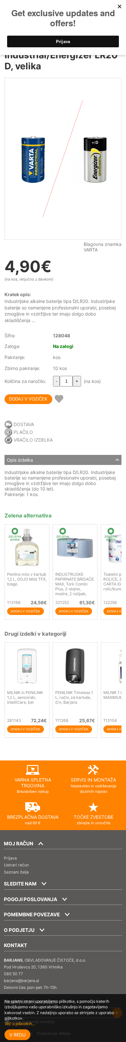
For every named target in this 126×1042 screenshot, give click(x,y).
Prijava (10, 858)
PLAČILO (23, 432)
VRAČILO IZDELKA (33, 440)
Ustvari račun (16, 865)
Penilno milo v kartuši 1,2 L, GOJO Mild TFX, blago (27, 579)
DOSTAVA (24, 424)
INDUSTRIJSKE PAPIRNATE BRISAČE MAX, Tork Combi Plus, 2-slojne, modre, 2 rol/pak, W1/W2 (74, 586)
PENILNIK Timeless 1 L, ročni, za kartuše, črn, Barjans (74, 697)
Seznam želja (16, 872)
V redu (17, 1034)
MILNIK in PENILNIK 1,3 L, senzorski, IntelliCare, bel (25, 697)
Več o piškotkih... (20, 1023)
